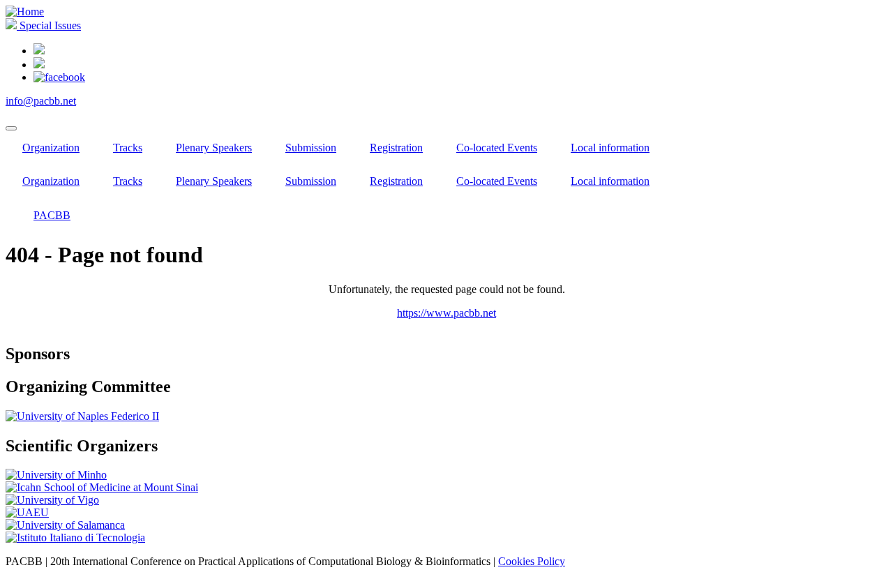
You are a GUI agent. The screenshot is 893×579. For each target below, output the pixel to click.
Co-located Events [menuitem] (496, 147)
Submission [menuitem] (310, 147)
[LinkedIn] (39, 51)
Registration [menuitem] (396, 147)
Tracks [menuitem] (127, 147)
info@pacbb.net (41, 101)
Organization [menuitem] (51, 147)
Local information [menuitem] (610, 147)
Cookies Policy (531, 561)
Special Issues (49, 25)
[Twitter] (39, 64)
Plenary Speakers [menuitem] (214, 147)
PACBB (51, 215)
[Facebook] (59, 77)
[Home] (25, 11)
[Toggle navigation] (11, 128)
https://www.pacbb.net (446, 313)
